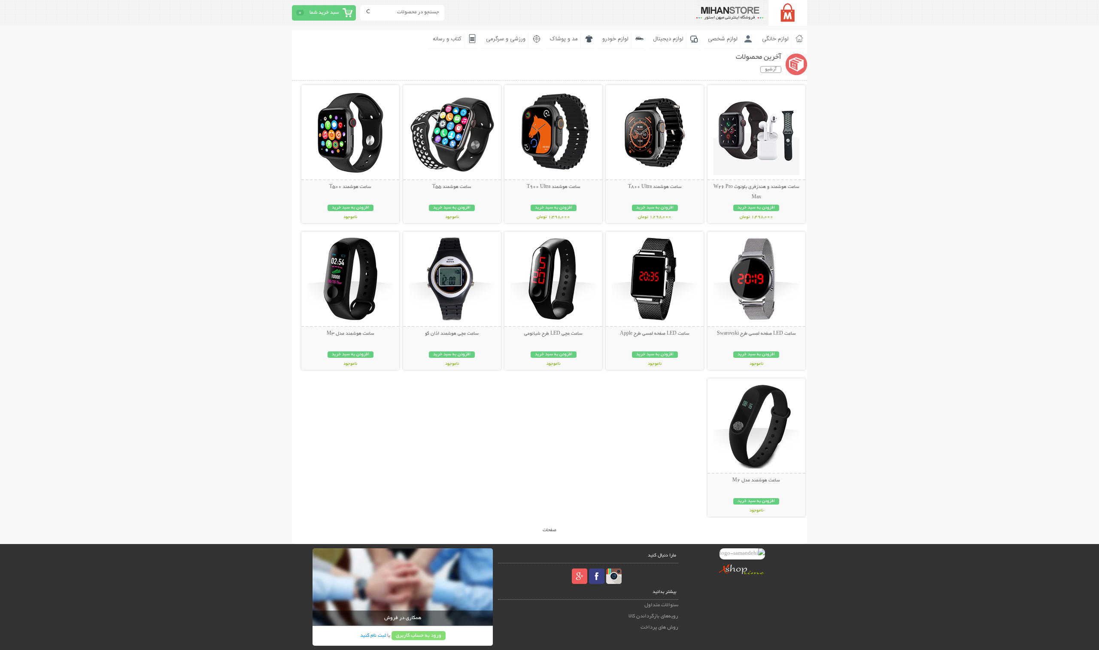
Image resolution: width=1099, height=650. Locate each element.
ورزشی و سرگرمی (505, 39)
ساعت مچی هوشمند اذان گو (452, 333)
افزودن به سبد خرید (756, 208)
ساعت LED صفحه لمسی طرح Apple (654, 333)
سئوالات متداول (661, 605)
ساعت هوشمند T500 (350, 187)
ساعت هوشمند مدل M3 (350, 333)
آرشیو (771, 69)
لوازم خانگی (775, 39)
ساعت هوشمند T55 (451, 187)
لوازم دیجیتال (668, 39)
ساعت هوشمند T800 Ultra (655, 187)
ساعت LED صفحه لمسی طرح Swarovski (756, 333)
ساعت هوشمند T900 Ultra (553, 187)
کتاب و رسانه (447, 39)
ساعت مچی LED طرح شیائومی (553, 333)
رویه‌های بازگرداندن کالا (653, 616)
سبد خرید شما (324, 12)
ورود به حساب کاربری (418, 635)
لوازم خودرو (615, 39)
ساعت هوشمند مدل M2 (756, 480)
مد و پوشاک (564, 39)
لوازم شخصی (723, 39)
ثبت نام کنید (373, 635)
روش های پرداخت (659, 627)
